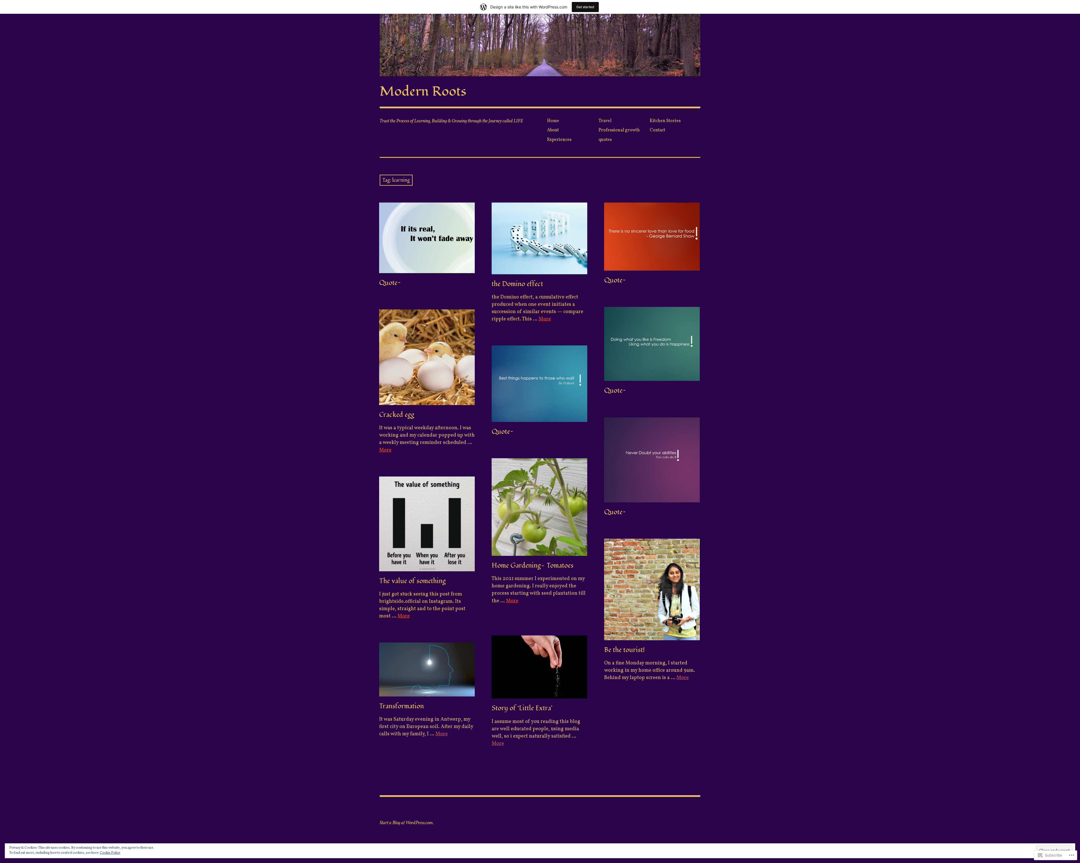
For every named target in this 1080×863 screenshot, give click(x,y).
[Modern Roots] (540, 45)
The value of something (412, 581)
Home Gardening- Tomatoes (532, 565)
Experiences (559, 140)
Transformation (401, 706)
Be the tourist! (624, 650)
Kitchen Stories (665, 121)
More (545, 319)
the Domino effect (517, 284)
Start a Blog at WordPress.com (406, 823)
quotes (605, 140)
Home (553, 121)
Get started (585, 7)
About (553, 130)
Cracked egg (396, 414)
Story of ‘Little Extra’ (522, 708)
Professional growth (619, 130)
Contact (657, 130)
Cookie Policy (110, 853)
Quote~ (390, 282)
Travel (604, 121)
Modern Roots (423, 91)
